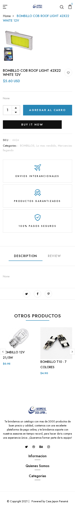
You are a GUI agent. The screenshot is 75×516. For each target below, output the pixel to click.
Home (7, 16)
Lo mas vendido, (47, 146)
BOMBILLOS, (28, 146)
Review (54, 256)
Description (25, 256)
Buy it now (32, 124)
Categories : (10, 146)
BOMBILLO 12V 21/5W (14, 355)
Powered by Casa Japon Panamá (49, 501)
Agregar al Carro (47, 110)
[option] (19, 349)
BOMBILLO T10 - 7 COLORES (53, 364)
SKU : (6, 140)
